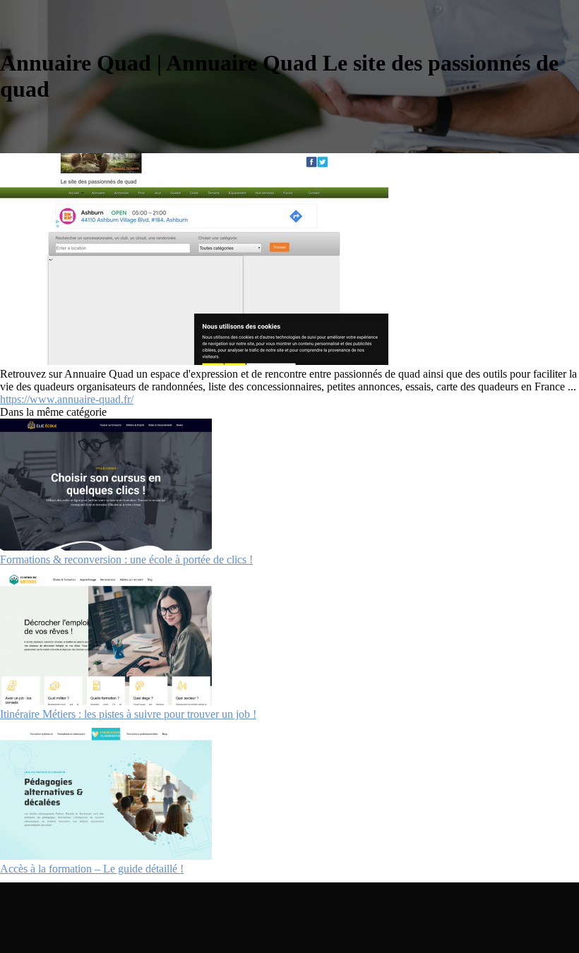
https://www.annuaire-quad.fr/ (66, 399)
